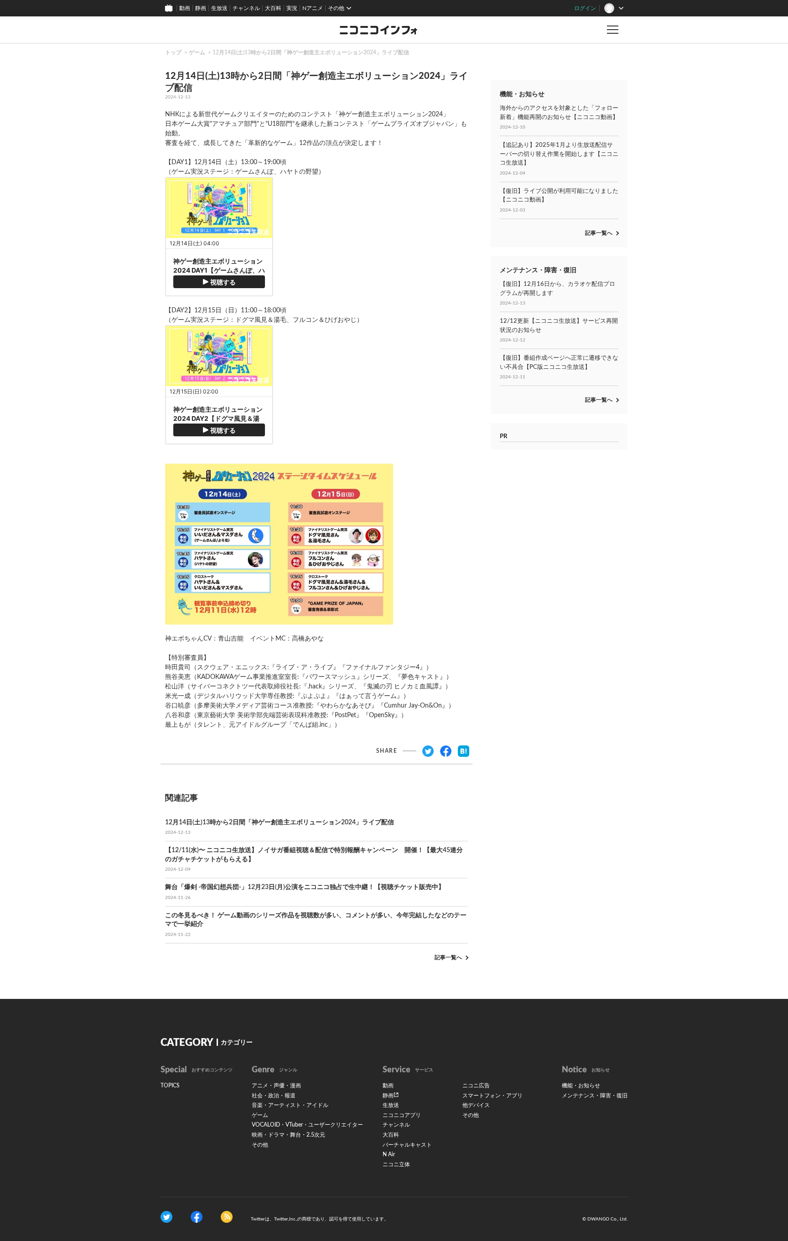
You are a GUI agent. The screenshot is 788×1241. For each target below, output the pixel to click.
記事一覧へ (448, 957)
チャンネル (246, 8)
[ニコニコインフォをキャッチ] (227, 1217)
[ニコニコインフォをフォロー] (166, 1217)
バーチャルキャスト (407, 1145)
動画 (184, 8)
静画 (200, 8)
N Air (389, 1154)
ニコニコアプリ (402, 1115)
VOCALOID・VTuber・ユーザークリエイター (307, 1124)
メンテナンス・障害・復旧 (594, 1095)
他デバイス (476, 1105)
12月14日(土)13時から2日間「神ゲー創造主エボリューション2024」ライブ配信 (311, 52)
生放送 (219, 8)
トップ (173, 52)
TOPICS (170, 1085)
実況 (291, 8)
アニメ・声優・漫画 (276, 1085)
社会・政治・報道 (274, 1095)
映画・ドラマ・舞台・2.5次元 (288, 1135)
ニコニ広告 (476, 1085)
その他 (260, 1145)
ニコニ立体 (396, 1164)
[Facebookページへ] (196, 1217)
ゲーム (197, 52)
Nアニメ (312, 8)
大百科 (273, 8)
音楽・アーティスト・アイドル (290, 1105)
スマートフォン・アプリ (492, 1095)
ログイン (585, 8)
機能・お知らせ (581, 1085)
